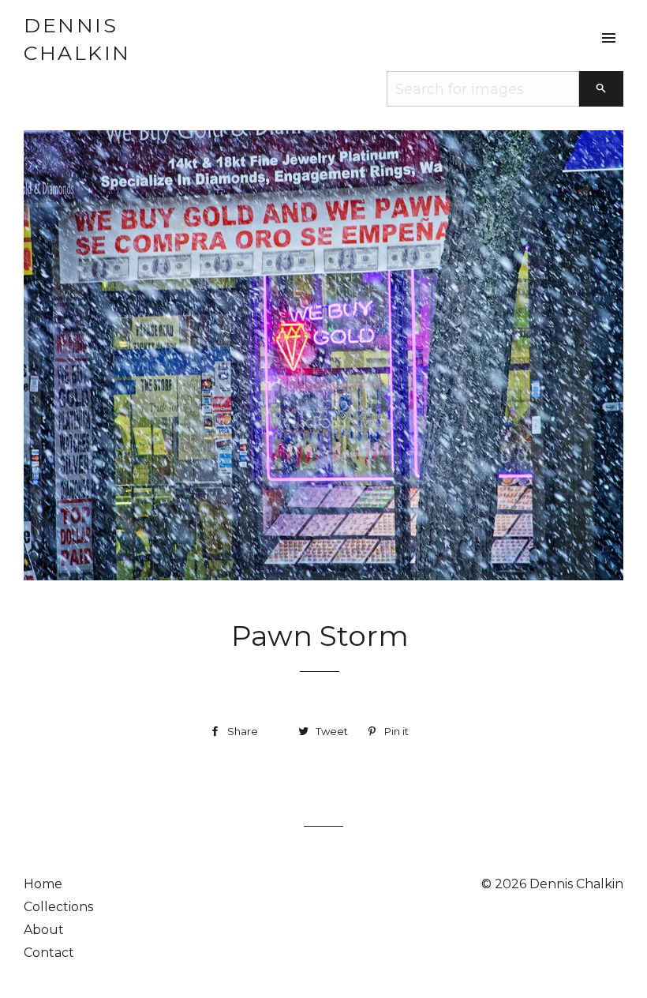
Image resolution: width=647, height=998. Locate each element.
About (44, 929)
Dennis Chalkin (77, 39)
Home (43, 883)
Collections (58, 906)
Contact (49, 952)
